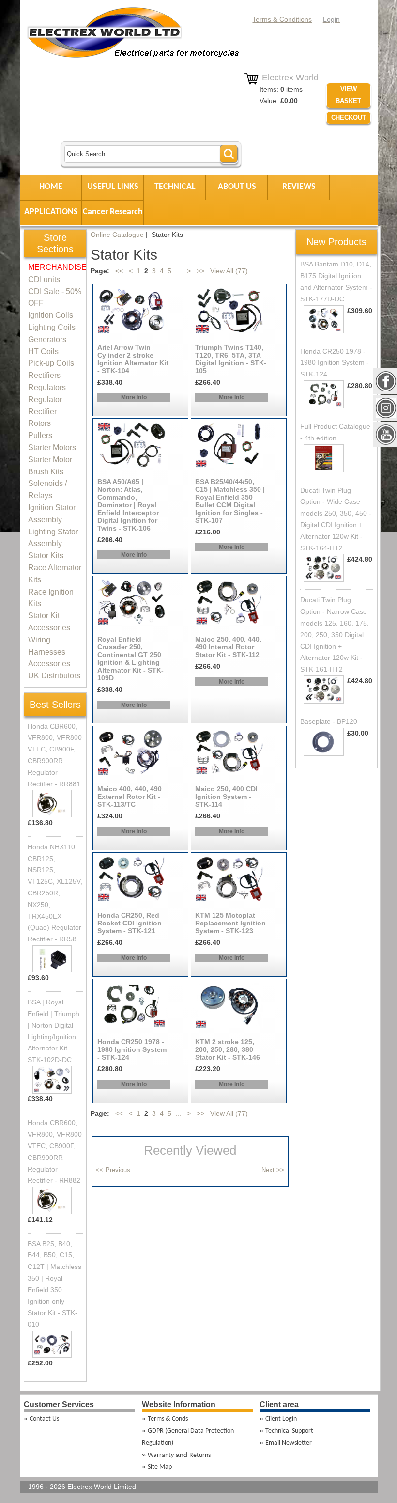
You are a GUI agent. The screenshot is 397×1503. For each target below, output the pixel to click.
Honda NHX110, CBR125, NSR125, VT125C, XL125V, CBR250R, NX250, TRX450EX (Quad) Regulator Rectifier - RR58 (55, 893)
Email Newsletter (288, 1443)
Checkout (348, 117)
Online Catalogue (117, 234)
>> (200, 271)
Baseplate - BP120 (328, 721)
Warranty (161, 1455)
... (178, 271)
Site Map (160, 1467)
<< (119, 271)
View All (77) (228, 271)
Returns (200, 1455)
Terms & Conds (168, 1419)
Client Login (281, 1419)
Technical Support (289, 1431)
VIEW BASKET (348, 95)
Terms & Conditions (282, 19)
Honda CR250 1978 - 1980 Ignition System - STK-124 (334, 362)
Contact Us (44, 1419)
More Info (134, 397)
